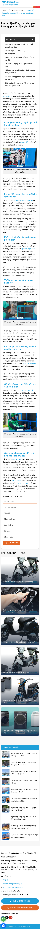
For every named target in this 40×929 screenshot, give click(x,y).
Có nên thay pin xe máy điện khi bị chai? (16, 672)
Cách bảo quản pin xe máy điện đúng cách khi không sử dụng (18, 611)
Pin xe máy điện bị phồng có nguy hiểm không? (19, 642)
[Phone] (3, 919)
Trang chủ (6, 10)
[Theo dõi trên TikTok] (7, 917)
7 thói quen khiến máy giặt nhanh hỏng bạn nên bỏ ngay (20, 731)
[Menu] (37, 3)
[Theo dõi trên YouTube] (10, 917)
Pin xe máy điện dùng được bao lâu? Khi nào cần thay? (19, 701)
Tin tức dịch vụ (18, 10)
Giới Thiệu (7, 880)
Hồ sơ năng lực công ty (12, 884)
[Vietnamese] (38, 7)
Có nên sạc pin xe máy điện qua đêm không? (18, 582)
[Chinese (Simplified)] (34, 7)
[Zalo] (3, 925)
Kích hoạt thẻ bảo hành (13, 887)
